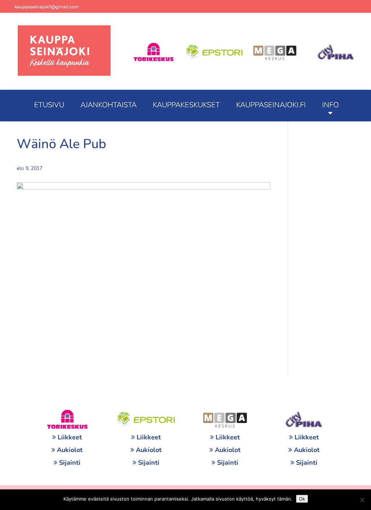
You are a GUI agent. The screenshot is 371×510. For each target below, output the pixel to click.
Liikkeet (70, 437)
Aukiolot (70, 450)
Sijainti (69, 462)
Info (330, 105)
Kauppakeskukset (186, 105)
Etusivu (49, 105)
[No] (362, 499)
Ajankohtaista (108, 105)
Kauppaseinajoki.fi (271, 105)
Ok (302, 499)
